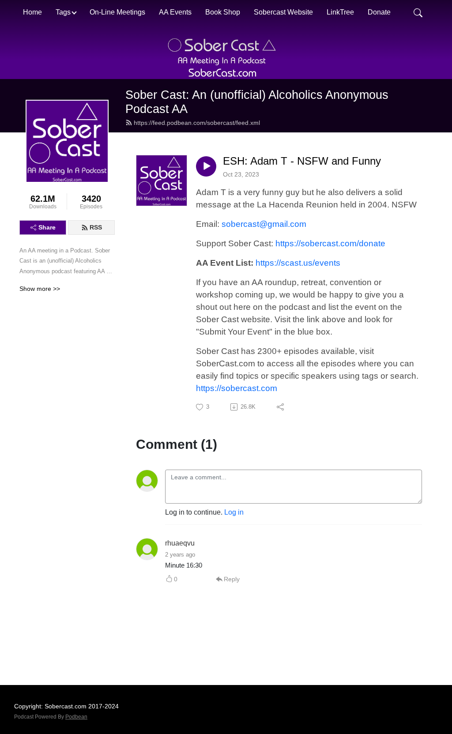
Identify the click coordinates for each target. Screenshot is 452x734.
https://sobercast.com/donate (330, 243)
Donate (379, 12)
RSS (96, 227)
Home (32, 12)
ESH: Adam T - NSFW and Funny (302, 161)
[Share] (281, 407)
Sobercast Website (283, 12)
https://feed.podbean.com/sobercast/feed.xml (197, 122)
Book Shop (222, 12)
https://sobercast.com (236, 388)
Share (47, 227)
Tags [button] (63, 12)
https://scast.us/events (298, 262)
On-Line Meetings (117, 12)
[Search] (418, 12)
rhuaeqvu (180, 543)
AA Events (175, 12)
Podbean (76, 717)
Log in (234, 512)
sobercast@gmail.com (264, 224)
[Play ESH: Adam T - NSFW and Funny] (206, 166)
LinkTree (340, 12)
